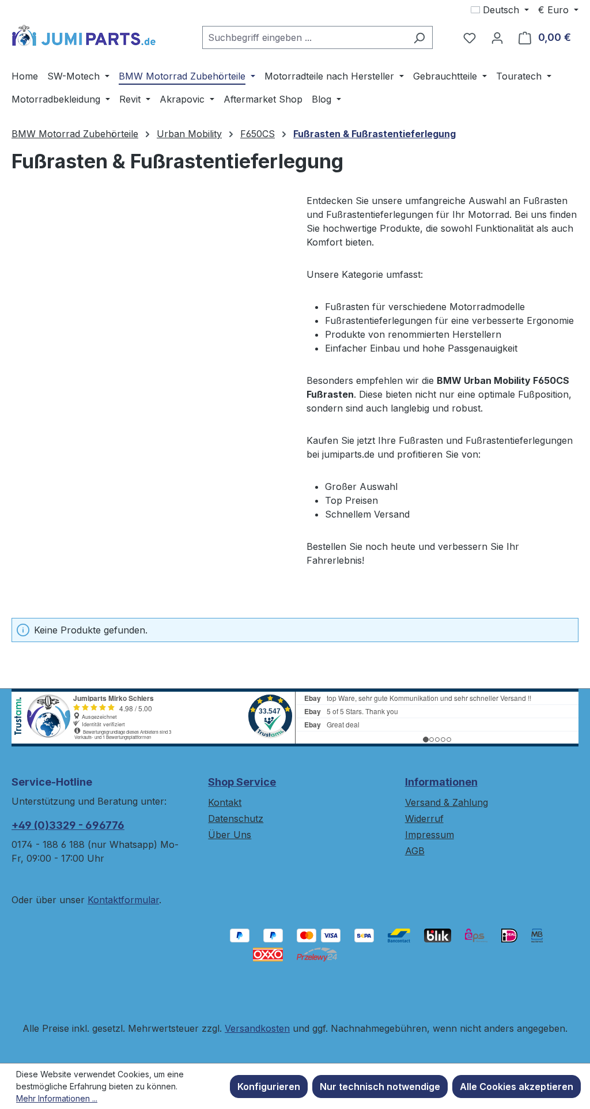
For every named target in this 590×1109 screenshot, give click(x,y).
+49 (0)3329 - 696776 (68, 825)
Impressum (429, 834)
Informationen (441, 782)
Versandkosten (257, 1028)
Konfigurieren (268, 1086)
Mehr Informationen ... (56, 1098)
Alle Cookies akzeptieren (516, 1086)
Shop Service (242, 782)
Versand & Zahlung (446, 802)
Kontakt (224, 802)
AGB (415, 851)
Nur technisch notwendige (380, 1086)
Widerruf (424, 818)
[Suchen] (419, 37)
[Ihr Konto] (497, 37)
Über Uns (229, 834)
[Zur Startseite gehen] (84, 35)
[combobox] (304, 37)
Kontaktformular (123, 900)
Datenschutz (235, 818)
